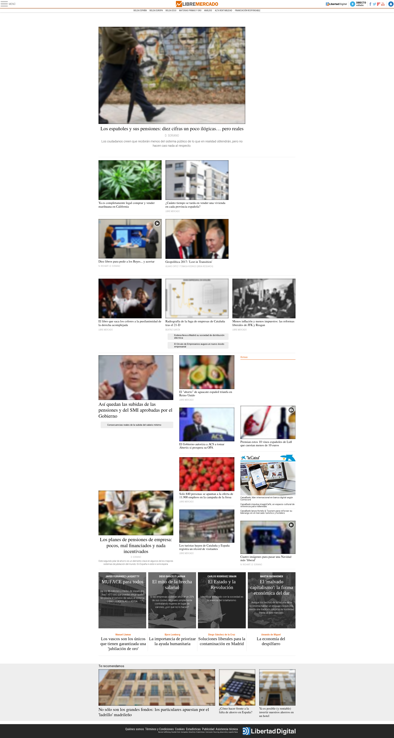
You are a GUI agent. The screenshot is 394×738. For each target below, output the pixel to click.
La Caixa (268, 458)
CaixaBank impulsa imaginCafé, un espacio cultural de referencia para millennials (267, 505)
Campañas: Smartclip (188, 732)
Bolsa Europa (156, 10)
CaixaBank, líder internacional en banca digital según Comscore (266, 498)
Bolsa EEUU (171, 10)
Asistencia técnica (227, 729)
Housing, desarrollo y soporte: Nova (225, 732)
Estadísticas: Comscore (204, 732)
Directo (361, 4)
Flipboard (378, 4)
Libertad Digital (269, 731)
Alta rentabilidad (223, 10)
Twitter (374, 4)
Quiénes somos (134, 729)
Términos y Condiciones (159, 729)
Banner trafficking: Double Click (169, 732)
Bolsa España (140, 10)
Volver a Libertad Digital (336, 4)
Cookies (180, 729)
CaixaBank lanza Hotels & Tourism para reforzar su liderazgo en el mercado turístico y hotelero (266, 512)
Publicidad (208, 729)
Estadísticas (193, 729)
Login (391, 4)
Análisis (208, 10)
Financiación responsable (247, 10)
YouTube (383, 4)
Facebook (370, 4)
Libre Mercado (197, 4)
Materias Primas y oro (190, 10)
